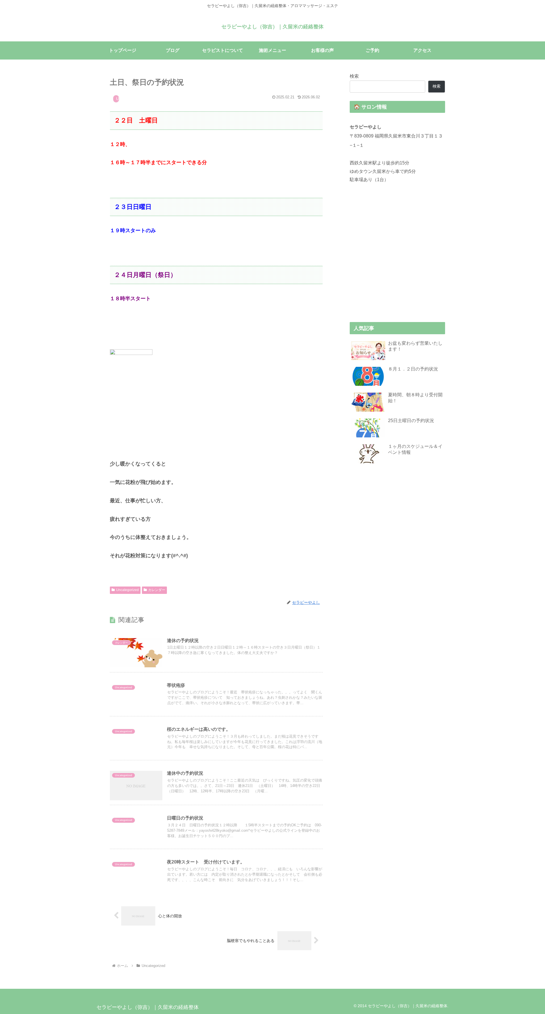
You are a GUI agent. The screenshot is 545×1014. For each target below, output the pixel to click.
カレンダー (156, 590)
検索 (354, 76)
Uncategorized (127, 590)
